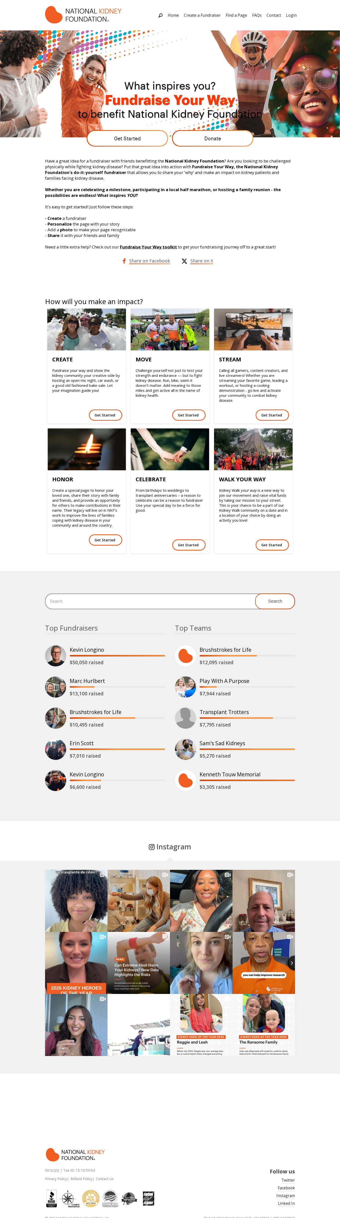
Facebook (286, 1188)
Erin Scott (82, 743)
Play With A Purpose (224, 680)
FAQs (257, 15)
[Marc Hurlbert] (55, 687)
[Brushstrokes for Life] (55, 718)
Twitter (288, 1180)
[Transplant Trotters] (185, 718)
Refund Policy (81, 1178)
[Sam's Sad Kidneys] (185, 749)
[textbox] (170, 601)
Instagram (285, 1195)
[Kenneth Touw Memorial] (185, 780)
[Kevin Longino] (55, 655)
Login (291, 15)
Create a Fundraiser (202, 15)
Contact (274, 15)
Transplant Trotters (224, 712)
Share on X (201, 261)
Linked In (286, 1203)
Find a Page (236, 15)
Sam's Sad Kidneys (222, 743)
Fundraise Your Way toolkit (148, 247)
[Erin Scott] (55, 749)
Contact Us (105, 1178)
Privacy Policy (56, 1178)
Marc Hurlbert (87, 680)
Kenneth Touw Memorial (230, 774)
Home (173, 15)
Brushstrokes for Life (95, 712)
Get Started (127, 138)
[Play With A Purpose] (185, 687)
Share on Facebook (149, 261)
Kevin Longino (87, 649)
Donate (212, 138)
